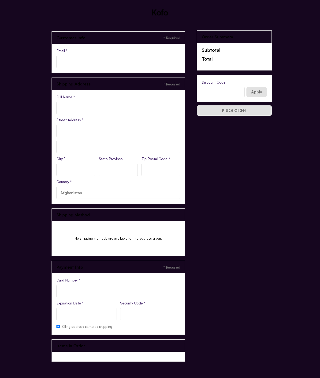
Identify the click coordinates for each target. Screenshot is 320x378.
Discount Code (214, 82)
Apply (256, 91)
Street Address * (69, 120)
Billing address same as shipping (86, 326)
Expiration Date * (70, 303)
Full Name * (65, 97)
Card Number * (68, 280)
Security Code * (132, 303)
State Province (111, 159)
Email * (61, 51)
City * (60, 159)
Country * (64, 182)
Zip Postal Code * (155, 159)
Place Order (234, 110)
